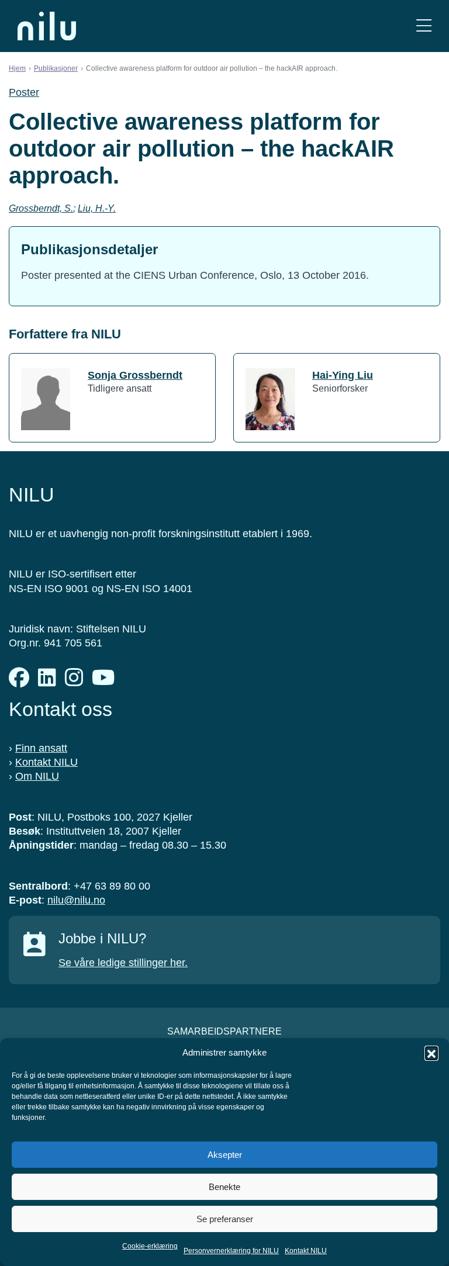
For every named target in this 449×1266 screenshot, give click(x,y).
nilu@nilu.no (76, 900)
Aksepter (225, 1155)
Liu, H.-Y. (97, 208)
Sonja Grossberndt (135, 375)
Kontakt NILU (306, 1251)
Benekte (224, 1187)
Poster (24, 92)
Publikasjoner (56, 68)
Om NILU (37, 776)
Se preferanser (224, 1219)
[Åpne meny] (423, 26)
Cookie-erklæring (150, 1246)
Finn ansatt (41, 748)
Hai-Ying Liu (342, 375)
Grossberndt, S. (41, 208)
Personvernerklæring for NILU (231, 1251)
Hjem (17, 68)
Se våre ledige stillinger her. (123, 962)
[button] (431, 1053)
